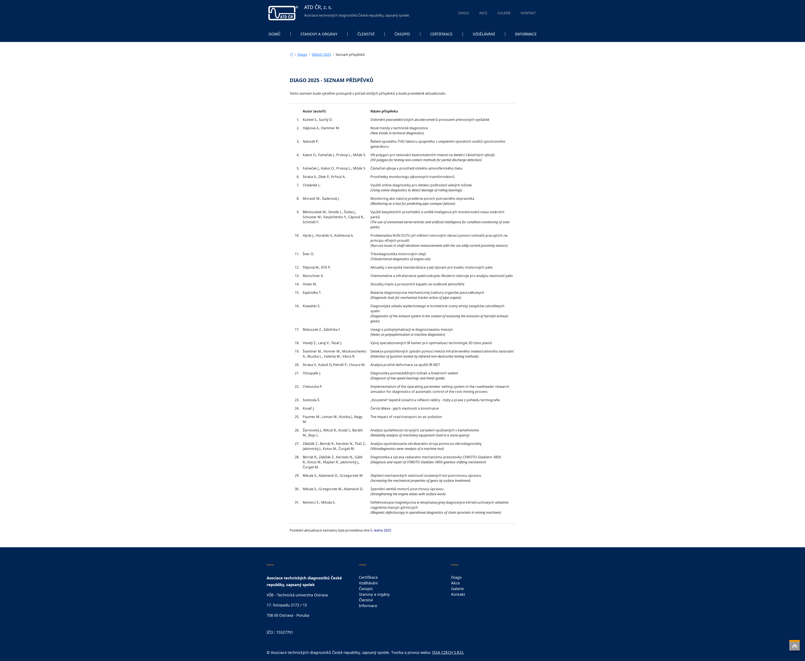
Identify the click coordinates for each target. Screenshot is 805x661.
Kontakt (458, 594)
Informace (368, 605)
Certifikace (368, 577)
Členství (366, 599)
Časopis (366, 588)
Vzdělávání (368, 582)
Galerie (457, 588)
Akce (455, 582)
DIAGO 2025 (321, 54)
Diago (302, 54)
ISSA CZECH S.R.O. (448, 652)
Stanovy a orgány (374, 594)
